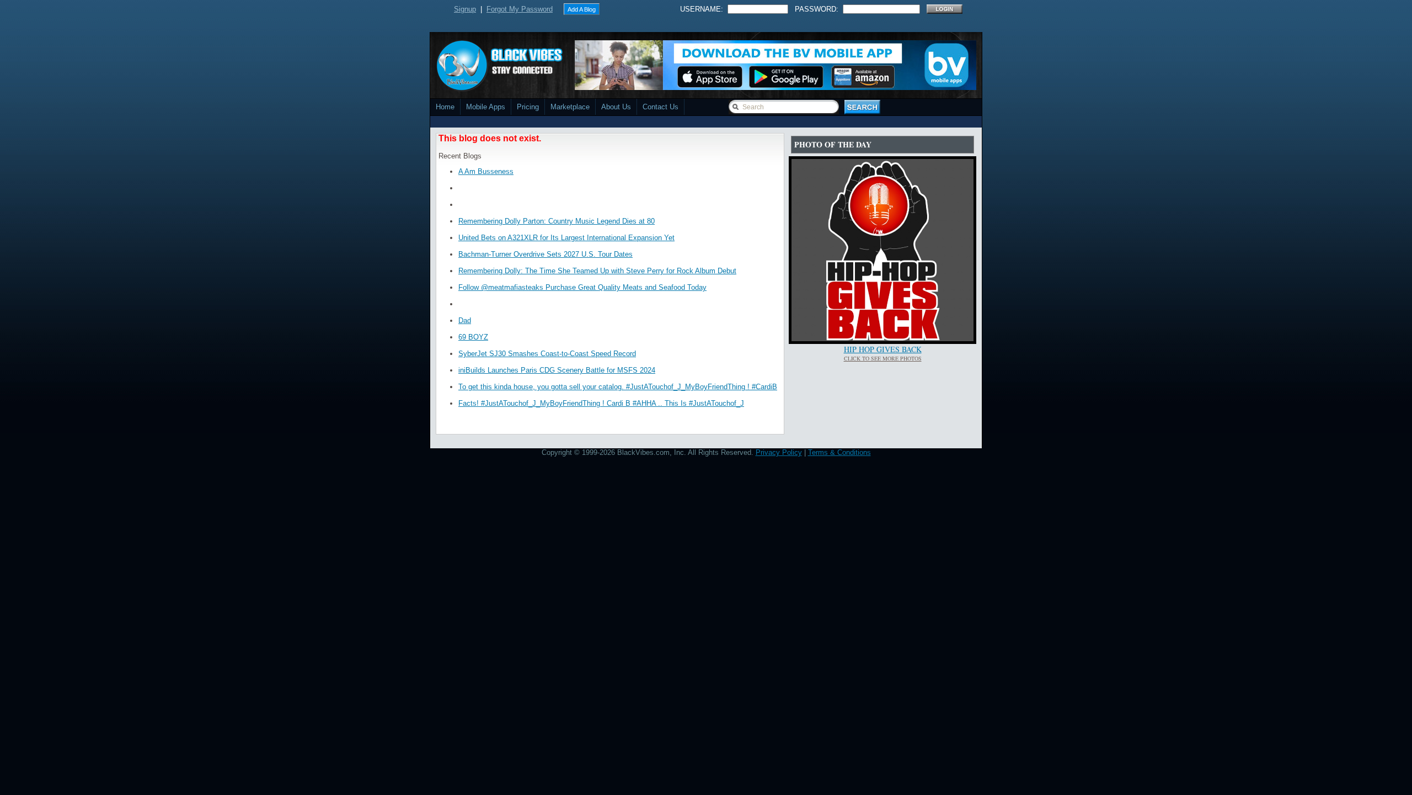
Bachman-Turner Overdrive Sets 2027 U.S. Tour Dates (545, 254)
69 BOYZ (473, 337)
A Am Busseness (486, 171)
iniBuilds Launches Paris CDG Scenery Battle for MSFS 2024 (556, 370)
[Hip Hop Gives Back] (882, 339)
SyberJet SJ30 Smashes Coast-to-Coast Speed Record (547, 353)
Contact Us (660, 107)
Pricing (528, 107)
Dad (464, 320)
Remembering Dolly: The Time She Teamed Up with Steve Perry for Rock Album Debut (597, 271)
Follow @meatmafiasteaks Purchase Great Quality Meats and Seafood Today (582, 287)
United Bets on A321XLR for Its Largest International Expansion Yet (566, 238)
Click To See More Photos (883, 358)
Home (445, 107)
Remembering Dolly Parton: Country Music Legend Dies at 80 (556, 221)
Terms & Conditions (839, 452)
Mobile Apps (485, 107)
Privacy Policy (779, 452)
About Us (616, 107)
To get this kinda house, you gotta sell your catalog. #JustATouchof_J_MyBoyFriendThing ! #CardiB (617, 387)
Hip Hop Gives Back (883, 349)
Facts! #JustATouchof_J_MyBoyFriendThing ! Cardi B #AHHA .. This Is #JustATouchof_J (601, 403)
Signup (465, 9)
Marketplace (570, 107)
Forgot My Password (519, 9)
